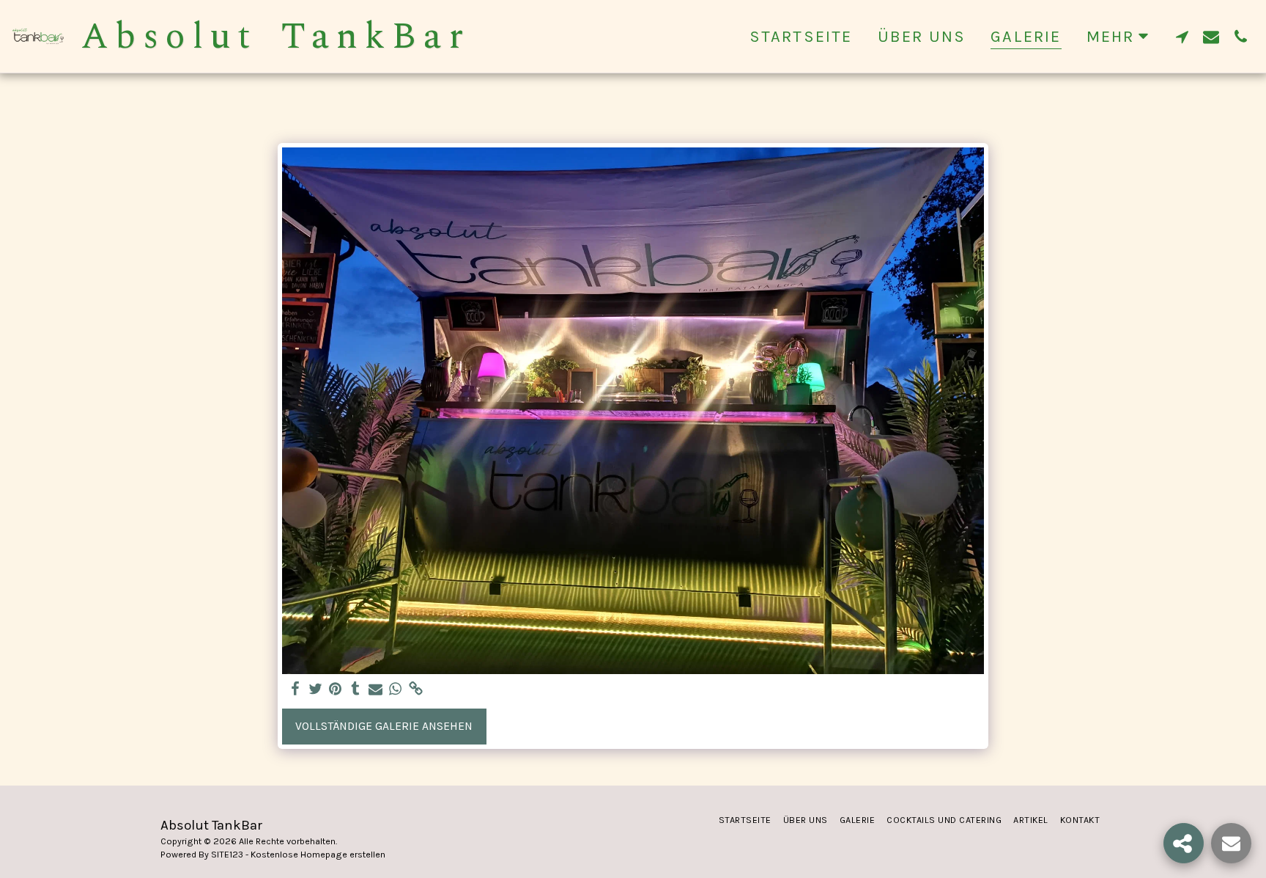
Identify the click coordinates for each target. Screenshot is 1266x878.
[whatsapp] (395, 689)
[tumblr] (355, 689)
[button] (1182, 36)
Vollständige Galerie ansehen (384, 726)
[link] (416, 689)
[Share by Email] (376, 689)
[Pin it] (335, 689)
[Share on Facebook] (295, 689)
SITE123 (227, 854)
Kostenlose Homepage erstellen (318, 854)
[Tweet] (315, 689)
